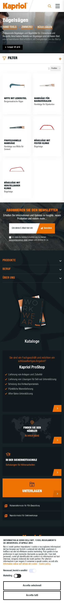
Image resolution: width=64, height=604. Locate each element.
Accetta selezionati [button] (32, 585)
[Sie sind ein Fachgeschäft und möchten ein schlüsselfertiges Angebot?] (32, 381)
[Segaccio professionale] (17, 127)
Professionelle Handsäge (12, 142)
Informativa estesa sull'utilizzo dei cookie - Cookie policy (26, 564)
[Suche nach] (49, 6)
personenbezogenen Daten (18, 240)
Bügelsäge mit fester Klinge (42, 142)
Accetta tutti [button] (32, 595)
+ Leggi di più (12, 47)
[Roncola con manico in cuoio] (17, 85)
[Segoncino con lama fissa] (47, 127)
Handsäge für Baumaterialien (42, 100)
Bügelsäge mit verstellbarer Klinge (12, 186)
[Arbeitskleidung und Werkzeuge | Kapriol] (20, 7)
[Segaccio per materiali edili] (47, 85)
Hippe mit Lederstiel (15, 98)
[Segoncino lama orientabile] (17, 169)
